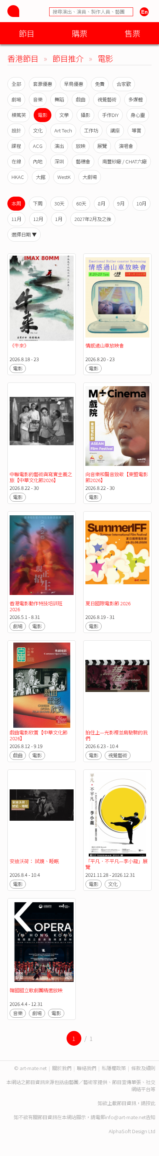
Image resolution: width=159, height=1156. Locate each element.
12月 (38, 218)
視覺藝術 (106, 99)
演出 (59, 145)
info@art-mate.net (125, 1117)
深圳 (59, 161)
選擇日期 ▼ (24, 234)
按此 (150, 1103)
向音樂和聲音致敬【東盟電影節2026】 (116, 477)
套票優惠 (42, 83)
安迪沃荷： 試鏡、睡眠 (34, 861)
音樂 (38, 99)
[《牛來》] (42, 298)
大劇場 (89, 176)
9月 (121, 203)
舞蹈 (59, 99)
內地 (38, 161)
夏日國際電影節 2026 (108, 603)
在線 (16, 161)
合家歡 (123, 83)
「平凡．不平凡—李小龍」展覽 (116, 864)
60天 (81, 203)
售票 (132, 33)
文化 (38, 130)
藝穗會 (83, 161)
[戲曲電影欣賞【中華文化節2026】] (42, 685)
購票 (79, 33)
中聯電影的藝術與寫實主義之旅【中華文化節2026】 (41, 477)
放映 (80, 145)
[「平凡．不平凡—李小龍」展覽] (117, 814)
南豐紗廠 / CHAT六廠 (124, 161)
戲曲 (80, 99)
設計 (16, 130)
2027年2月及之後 (92, 218)
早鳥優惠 (73, 83)
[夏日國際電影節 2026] (117, 556)
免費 (100, 83)
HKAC (17, 176)
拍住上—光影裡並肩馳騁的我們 (116, 735)
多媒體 (135, 99)
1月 (58, 218)
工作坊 (91, 130)
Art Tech (63, 130)
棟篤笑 (18, 114)
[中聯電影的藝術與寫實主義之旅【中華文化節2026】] (42, 427)
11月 (16, 218)
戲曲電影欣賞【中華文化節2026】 (38, 735)
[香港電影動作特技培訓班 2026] (42, 556)
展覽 (102, 145)
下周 (38, 203)
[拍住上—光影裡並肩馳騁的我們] (117, 685)
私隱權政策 (114, 1068)
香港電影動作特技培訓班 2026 (36, 606)
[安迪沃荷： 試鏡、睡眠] (42, 814)
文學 (64, 114)
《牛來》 (19, 345)
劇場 (16, 99)
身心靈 (138, 114)
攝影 (85, 114)
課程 (16, 145)
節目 (26, 33)
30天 (59, 203)
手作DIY (110, 114)
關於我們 (61, 1068)
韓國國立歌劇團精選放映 (36, 990)
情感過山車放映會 (104, 345)
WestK (64, 176)
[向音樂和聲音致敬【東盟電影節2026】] (117, 427)
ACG (38, 145)
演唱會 (126, 145)
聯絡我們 (86, 1068)
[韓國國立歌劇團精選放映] (42, 943)
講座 (115, 130)
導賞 (136, 130)
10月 (141, 203)
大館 (40, 176)
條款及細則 (143, 1068)
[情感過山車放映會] (117, 298)
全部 (16, 83)
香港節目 (22, 58)
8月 (101, 203)
